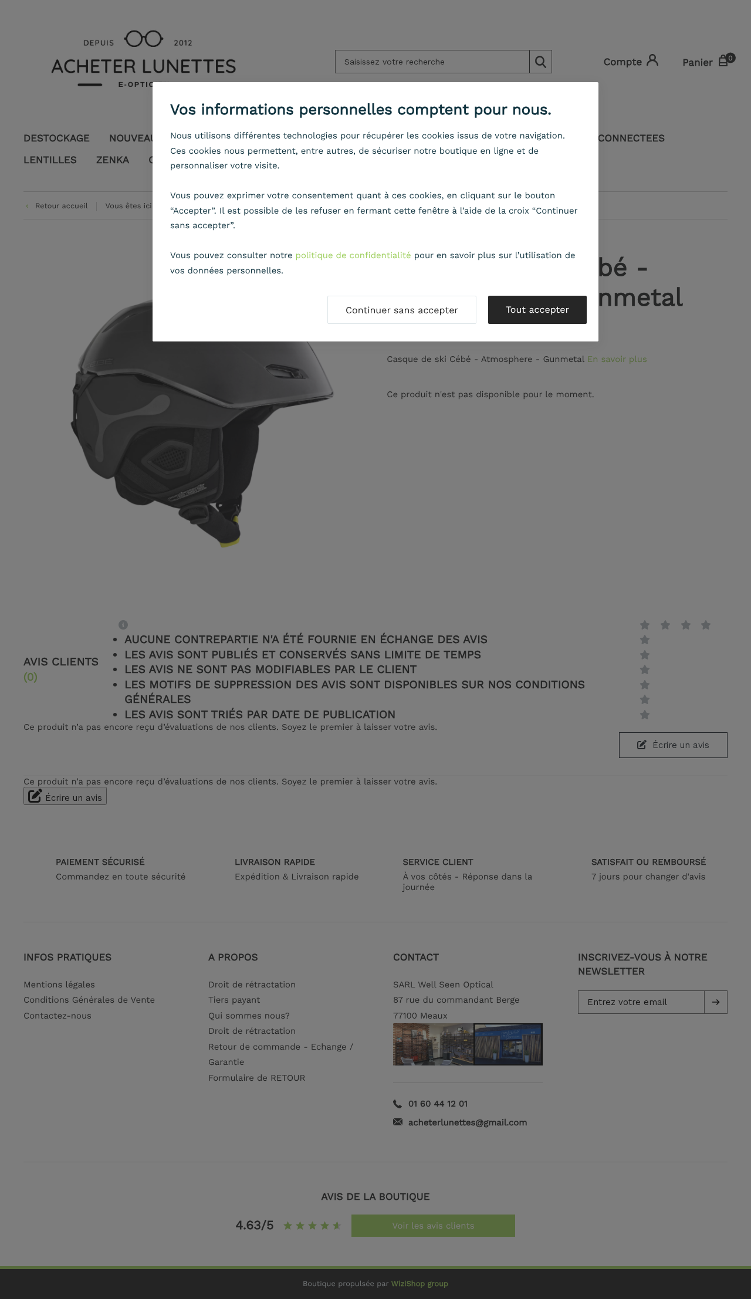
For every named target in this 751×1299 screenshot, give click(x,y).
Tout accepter (537, 309)
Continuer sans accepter (402, 310)
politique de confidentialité (353, 255)
